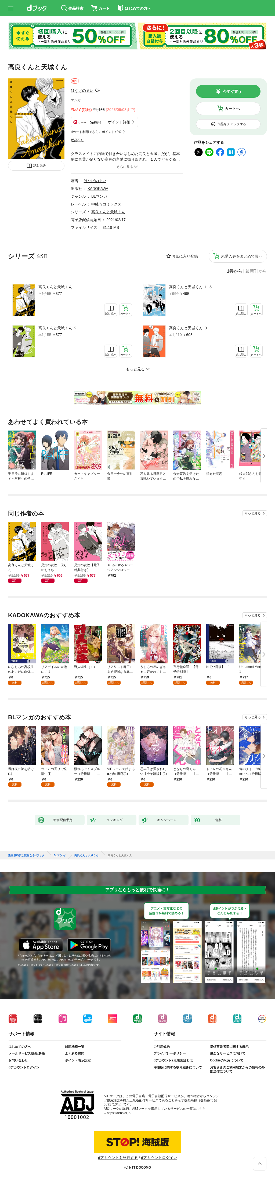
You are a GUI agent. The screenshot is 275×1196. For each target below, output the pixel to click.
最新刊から (256, 271)
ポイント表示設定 (78, 1060)
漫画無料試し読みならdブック (26, 855)
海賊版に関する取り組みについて (178, 1067)
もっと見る (253, 513)
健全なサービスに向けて (227, 1053)
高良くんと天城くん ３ (188, 328)
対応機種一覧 (74, 1047)
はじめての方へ (20, 1047)
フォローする (97, 90)
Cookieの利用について (226, 1060)
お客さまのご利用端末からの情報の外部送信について (237, 1069)
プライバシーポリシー (170, 1053)
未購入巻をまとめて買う (241, 256)
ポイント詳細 (119, 122)
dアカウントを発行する (118, 1157)
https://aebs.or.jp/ (119, 1113)
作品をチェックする (231, 124)
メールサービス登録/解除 (27, 1053)
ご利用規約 (162, 1047)
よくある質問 (74, 1053)
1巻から (234, 271)
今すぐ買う (232, 91)
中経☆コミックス (106, 204)
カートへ (232, 108)
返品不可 (77, 140)
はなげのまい (82, 90)
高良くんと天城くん (55, 287)
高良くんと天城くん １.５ (190, 287)
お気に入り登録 (185, 256)
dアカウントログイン (24, 1067)
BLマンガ (99, 196)
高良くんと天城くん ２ (57, 328)
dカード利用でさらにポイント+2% (96, 132)
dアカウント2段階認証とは (173, 1060)
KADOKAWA (98, 188)
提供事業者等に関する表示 (229, 1047)
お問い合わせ (18, 1060)
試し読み (39, 165)
